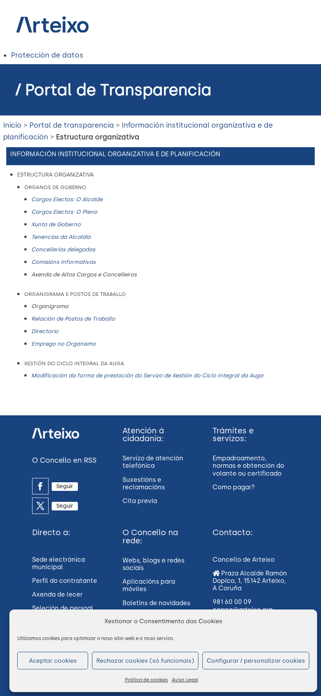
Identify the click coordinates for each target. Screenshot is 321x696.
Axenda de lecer (57, 594)
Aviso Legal (185, 680)
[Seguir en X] (40, 506)
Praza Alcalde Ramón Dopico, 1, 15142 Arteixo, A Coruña (250, 581)
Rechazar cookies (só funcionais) (145, 660)
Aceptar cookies (53, 660)
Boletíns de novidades (156, 603)
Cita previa (140, 501)
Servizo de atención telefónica (153, 461)
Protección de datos (47, 55)
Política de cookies (146, 680)
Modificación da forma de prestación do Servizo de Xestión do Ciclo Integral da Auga (147, 375)
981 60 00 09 (232, 602)
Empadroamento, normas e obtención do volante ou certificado (248, 465)
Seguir (64, 486)
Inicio (12, 125)
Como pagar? (234, 487)
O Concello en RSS (64, 460)
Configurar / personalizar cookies (256, 660)
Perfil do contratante (64, 580)
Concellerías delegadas (63, 249)
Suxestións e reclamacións (144, 483)
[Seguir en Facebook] (40, 486)
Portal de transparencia (71, 125)
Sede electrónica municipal (58, 563)
